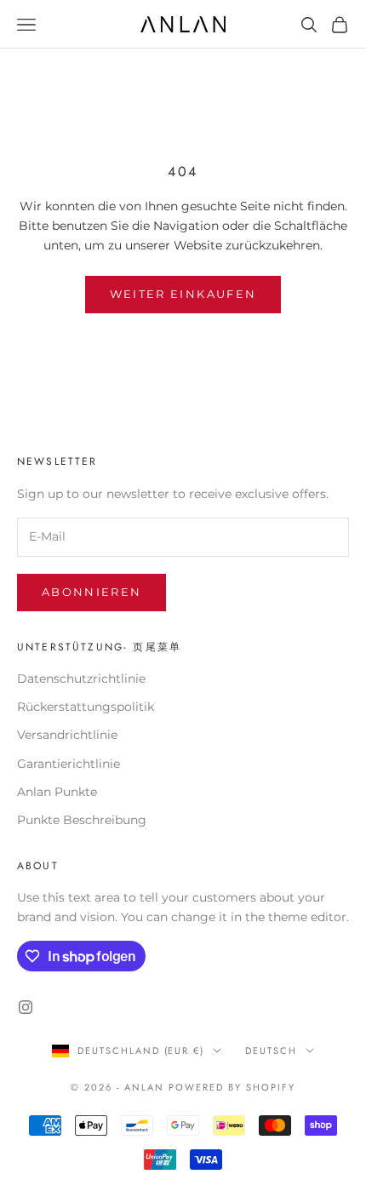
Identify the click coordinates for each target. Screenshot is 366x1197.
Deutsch (271, 1050)
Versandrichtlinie (67, 734)
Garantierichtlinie (68, 763)
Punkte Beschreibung (81, 820)
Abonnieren (91, 591)
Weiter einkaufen (183, 294)
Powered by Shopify (232, 1087)
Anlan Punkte (57, 791)
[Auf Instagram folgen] (25, 1007)
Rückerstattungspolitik (85, 706)
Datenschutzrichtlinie (81, 678)
